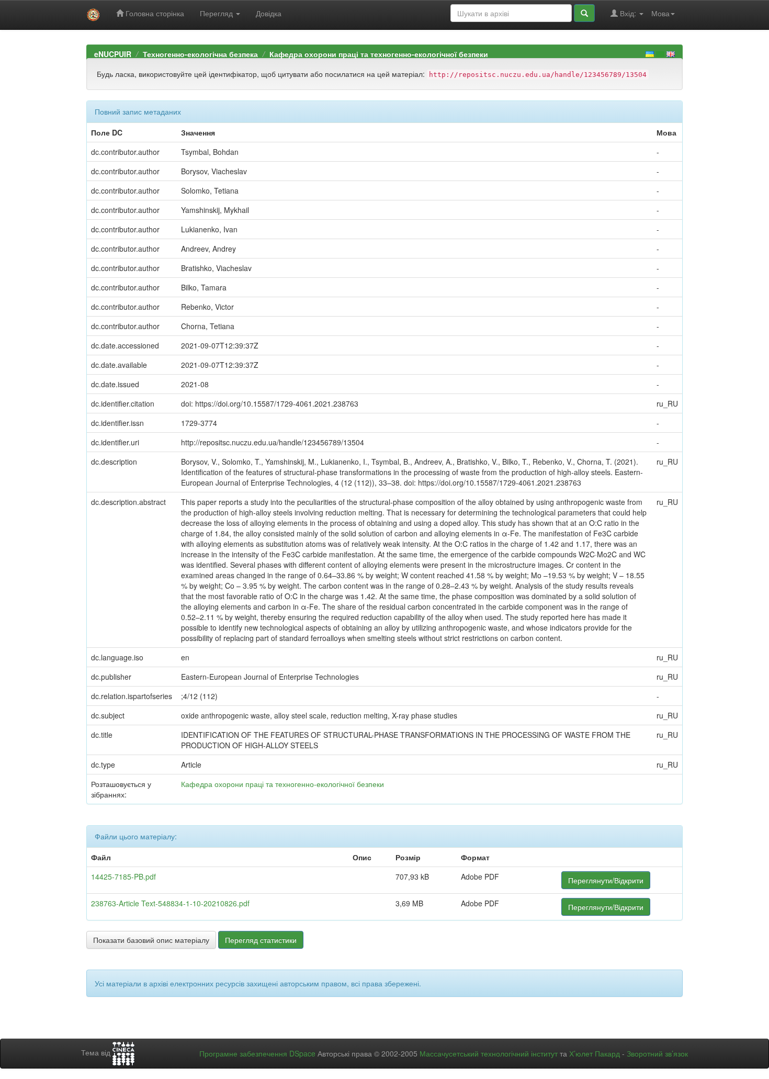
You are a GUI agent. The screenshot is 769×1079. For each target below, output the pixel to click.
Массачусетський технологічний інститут (489, 1053)
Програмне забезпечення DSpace (257, 1053)
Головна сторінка (153, 13)
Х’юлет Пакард (594, 1053)
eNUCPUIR (112, 54)
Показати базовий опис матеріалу (151, 940)
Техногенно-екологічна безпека (200, 54)
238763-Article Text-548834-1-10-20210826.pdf (170, 903)
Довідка (268, 13)
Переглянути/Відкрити (605, 880)
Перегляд (217, 13)
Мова (660, 13)
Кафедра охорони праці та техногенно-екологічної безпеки (378, 54)
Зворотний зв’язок (657, 1053)
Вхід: (628, 13)
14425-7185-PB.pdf (123, 876)
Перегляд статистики (261, 940)
